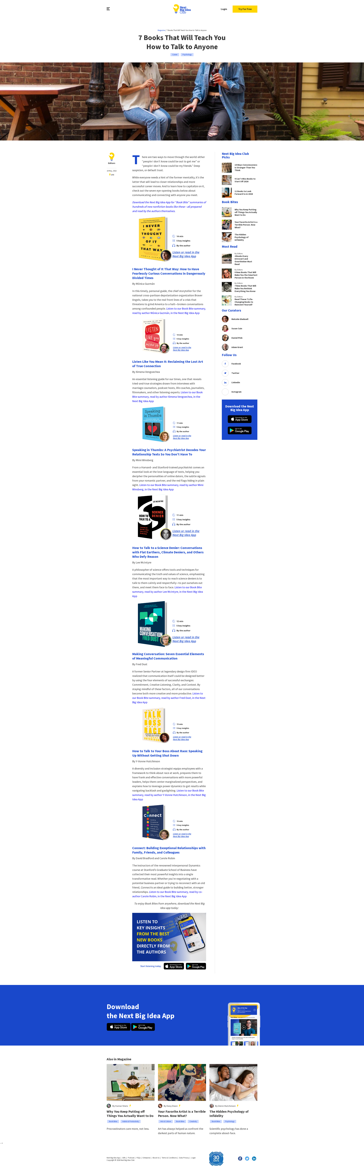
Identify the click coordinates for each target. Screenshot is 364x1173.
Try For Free (245, 9)
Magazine (161, 30)
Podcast (131, 1158)
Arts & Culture (165, 1121)
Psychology (187, 54)
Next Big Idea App (113, 1158)
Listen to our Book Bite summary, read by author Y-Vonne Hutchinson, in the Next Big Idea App (169, 795)
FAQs (138, 1158)
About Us (155, 1158)
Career (174, 54)
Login (224, 9)
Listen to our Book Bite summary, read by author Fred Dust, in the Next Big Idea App (168, 698)
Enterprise (146, 1158)
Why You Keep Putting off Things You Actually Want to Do (130, 1113)
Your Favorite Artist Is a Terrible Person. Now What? (182, 1113)
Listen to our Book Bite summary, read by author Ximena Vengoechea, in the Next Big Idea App (167, 396)
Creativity (193, 1121)
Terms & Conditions (169, 1158)
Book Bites (113, 1121)
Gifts (124, 1158)
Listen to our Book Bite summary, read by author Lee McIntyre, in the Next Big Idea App (167, 591)
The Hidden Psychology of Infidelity (229, 1113)
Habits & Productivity (130, 1121)
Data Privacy (184, 1158)
